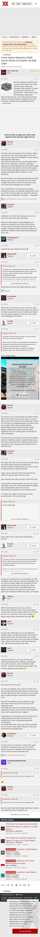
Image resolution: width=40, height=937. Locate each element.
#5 (38, 262)
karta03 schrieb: (7, 502)
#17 (38, 769)
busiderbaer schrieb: (8, 773)
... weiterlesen (6, 103)
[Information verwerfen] (37, 42)
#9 (38, 459)
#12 (38, 604)
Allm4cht (24, 833)
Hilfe (35, 898)
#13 (38, 629)
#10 (38, 533)
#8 (38, 413)
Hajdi (7, 865)
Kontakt (4, 898)
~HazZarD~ (25, 844)
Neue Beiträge (14, 37)
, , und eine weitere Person (20, 199)
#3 (38, 212)
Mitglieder (25, 37)
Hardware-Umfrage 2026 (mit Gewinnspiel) (17, 43)
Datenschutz (28, 898)
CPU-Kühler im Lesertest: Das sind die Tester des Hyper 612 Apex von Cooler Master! (22, 826)
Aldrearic (24, 868)
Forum (4, 37)
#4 (38, 245)
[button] (8, 37)
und (14, 755)
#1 (38, 79)
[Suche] (13, 4)
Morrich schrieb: (7, 266)
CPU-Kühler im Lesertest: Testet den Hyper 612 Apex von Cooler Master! (21, 839)
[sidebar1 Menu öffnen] (35, 3)
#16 (38, 741)
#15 (38, 681)
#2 (38, 150)
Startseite (4, 900)
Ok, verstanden (25, 931)
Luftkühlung (18, 831)
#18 (38, 795)
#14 (38, 656)
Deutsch (20, 895)
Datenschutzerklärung (16, 926)
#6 (38, 304)
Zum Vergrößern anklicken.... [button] (20, 283)
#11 (38, 552)
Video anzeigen (24, 395)
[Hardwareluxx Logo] (5, 4)
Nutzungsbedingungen (15, 898)
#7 (38, 329)
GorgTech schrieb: (8, 333)
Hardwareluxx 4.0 (8, 895)
